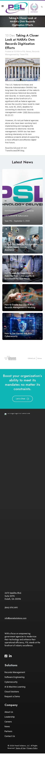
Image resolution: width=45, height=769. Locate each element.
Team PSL (24, 54)
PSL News (26, 51)
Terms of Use (21, 748)
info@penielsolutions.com (15, 618)
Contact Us (9, 736)
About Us (8, 712)
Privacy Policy (32, 748)
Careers (8, 722)
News (7, 726)
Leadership (9, 717)
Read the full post (12, 148)
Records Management (14, 672)
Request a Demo (12, 696)
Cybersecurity (11, 682)
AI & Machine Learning (14, 687)
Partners (8, 731)
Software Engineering (14, 677)
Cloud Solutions (11, 692)
